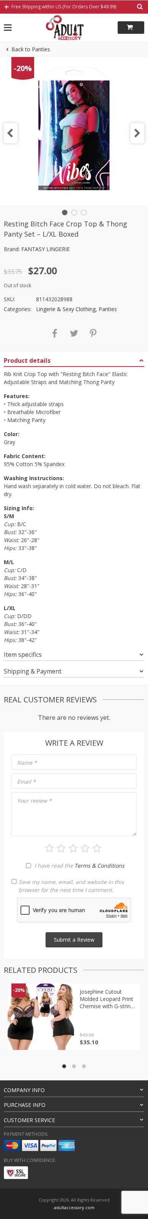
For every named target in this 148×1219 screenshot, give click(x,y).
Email (26, 781)
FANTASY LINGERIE (45, 249)
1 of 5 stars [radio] (49, 848)
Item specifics (23, 654)
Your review (34, 800)
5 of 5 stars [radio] (96, 848)
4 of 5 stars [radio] (85, 848)
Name (27, 762)
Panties (108, 309)
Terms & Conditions (99, 865)
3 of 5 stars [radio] (73, 848)
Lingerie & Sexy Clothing (66, 309)
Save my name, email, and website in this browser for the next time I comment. (71, 885)
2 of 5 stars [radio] (61, 848)
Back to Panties (30, 49)
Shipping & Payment (32, 671)
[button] (10, 133)
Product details (27, 360)
